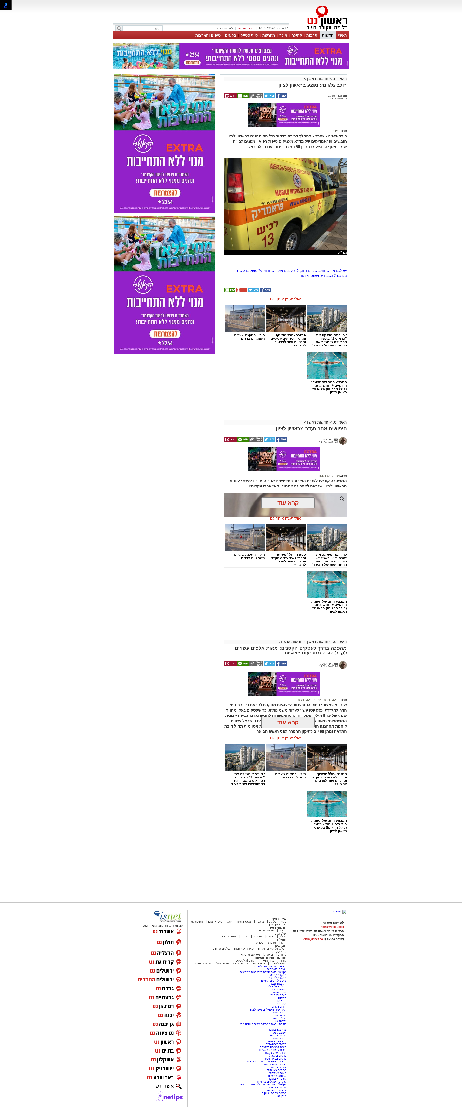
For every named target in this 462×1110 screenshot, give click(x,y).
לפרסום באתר (224, 28)
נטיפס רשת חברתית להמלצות (268, 966)
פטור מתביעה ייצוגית (310, 699)
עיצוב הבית (279, 992)
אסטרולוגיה (244, 921)
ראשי (342, 35)
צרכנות (260, 921)
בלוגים (230, 35)
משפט (282, 930)
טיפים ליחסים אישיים (273, 980)
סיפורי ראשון (214, 921)
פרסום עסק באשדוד (274, 1052)
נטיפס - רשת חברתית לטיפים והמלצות (263, 1024)
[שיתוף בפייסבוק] (281, 97)
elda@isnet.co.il (314, 939)
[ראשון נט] (339, 911)
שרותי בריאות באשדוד (273, 1064)
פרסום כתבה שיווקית (273, 1093)
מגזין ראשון (278, 918)
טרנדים (281, 954)
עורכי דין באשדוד (276, 1078)
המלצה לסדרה (277, 978)
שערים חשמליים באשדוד (271, 1081)
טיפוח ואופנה (278, 995)
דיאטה (282, 998)
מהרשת (268, 35)
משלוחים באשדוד (275, 1041)
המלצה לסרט (278, 975)
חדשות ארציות (291, 642)
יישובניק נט (279, 1032)
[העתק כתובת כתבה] (256, 97)
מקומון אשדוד (278, 1012)
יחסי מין (281, 1001)
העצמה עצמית (277, 983)
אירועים (257, 936)
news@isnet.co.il (332, 927)
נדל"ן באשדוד (278, 1018)
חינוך (283, 942)
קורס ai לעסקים (244, 960)
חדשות (328, 35)
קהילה (296, 35)
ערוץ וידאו (259, 963)
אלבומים (280, 933)
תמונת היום (229, 936)
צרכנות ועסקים (203, 963)
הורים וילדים (279, 1006)
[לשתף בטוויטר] (269, 97)
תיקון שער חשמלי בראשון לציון (268, 1009)
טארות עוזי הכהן (244, 948)
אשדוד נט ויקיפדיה (274, 1090)
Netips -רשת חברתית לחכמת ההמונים (263, 972)
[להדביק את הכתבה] (241, 291)
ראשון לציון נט (278, 963)
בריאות (268, 954)
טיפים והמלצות (208, 35)
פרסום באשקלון (277, 1055)
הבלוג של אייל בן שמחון (271, 948)
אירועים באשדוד (276, 1067)
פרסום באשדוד (276, 1087)
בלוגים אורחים (221, 948)
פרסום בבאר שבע (275, 1058)
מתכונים (281, 1003)
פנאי (283, 921)
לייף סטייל (249, 35)
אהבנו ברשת (241, 963)
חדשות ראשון (317, 79)
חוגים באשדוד (277, 1073)
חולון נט (281, 1096)
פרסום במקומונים (275, 1035)
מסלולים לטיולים (276, 986)
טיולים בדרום (278, 989)
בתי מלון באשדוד (276, 1029)
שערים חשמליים (276, 969)
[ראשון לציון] (319, 30)
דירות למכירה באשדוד (273, 1047)
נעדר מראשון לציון (329, 475)
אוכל (283, 35)
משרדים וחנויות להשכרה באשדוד (266, 1061)
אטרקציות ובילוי (250, 954)
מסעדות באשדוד (276, 1044)
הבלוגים (280, 945)
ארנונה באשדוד (276, 1076)
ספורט (270, 936)
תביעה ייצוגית (331, 699)
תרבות (311, 35)
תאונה (336, 131)
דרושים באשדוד (276, 1070)
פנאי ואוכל (222, 963)
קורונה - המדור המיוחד (270, 957)
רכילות (282, 936)
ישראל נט (280, 1015)
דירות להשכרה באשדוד (272, 1050)
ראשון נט (339, 79)
